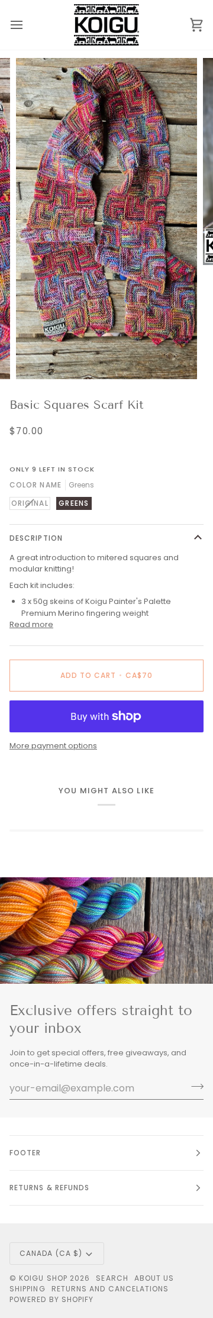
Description (36, 538)
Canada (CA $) (51, 1253)
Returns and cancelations (110, 1289)
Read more (31, 624)
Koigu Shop (43, 1278)
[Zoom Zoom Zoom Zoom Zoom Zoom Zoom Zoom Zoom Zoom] (106, 218)
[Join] (194, 1086)
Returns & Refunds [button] (49, 1188)
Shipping (27, 1289)
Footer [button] (25, 1153)
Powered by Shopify (51, 1299)
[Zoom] (38, 357)
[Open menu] (27, 25)
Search (112, 1278)
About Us (154, 1278)
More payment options (53, 745)
